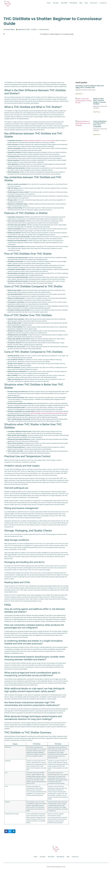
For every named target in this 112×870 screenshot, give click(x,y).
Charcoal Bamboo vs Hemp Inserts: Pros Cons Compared (100, 124)
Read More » (79, 94)
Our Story (55, 3)
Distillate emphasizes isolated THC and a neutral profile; (38, 140)
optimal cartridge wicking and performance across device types (48, 413)
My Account (93, 3)
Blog (81, 3)
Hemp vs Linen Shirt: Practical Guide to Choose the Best (99, 101)
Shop (86, 3)
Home (48, 3)
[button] (6, 831)
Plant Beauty (73, 3)
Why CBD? (64, 3)
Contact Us (103, 3)
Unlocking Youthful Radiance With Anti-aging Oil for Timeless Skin (89, 87)
